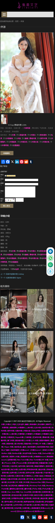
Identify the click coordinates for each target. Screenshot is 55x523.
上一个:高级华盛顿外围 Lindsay (12, 274)
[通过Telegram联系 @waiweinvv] (50, 251)
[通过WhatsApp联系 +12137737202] (50, 264)
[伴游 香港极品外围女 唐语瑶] (14, 393)
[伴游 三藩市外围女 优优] (14, 309)
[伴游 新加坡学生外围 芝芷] (40, 350)
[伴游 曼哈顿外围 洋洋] (14, 350)
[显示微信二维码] (50, 258)
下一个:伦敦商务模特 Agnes (11, 278)
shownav (4, 14)
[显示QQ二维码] (50, 271)
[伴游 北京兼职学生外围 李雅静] (40, 393)
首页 (17, 21)
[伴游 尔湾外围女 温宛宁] (40, 309)
